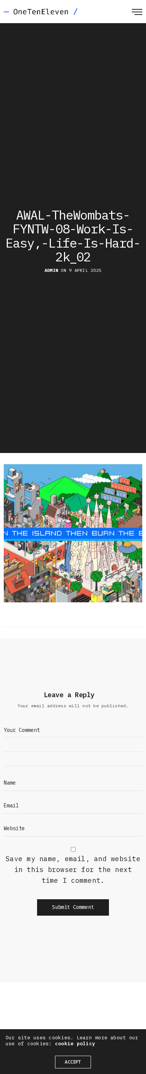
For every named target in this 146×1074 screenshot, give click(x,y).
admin (51, 270)
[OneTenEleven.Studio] (40, 11)
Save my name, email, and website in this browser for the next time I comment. (73, 869)
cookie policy (75, 1043)
